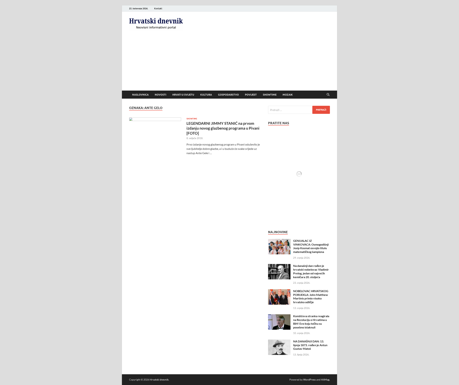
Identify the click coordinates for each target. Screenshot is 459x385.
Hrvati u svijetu (183, 94)
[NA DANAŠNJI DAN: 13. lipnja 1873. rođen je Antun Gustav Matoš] (279, 341)
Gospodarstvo (228, 94)
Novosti (160, 94)
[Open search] (328, 95)
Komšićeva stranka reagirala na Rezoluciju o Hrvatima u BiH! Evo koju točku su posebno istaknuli (311, 321)
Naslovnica (140, 94)
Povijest (251, 94)
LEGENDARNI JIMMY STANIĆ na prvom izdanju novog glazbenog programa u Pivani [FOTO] (222, 128)
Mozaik (288, 94)
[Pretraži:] (299, 110)
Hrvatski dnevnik (159, 379)
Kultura (206, 94)
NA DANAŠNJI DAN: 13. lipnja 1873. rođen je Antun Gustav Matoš (310, 345)
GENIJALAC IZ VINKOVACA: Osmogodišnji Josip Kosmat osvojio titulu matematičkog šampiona (311, 246)
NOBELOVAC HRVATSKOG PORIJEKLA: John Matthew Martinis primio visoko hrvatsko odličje (310, 296)
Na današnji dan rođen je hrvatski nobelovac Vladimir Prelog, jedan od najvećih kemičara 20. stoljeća (311, 271)
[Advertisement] (229, 64)
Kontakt (158, 8)
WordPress (309, 379)
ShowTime (269, 94)
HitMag (325, 379)
